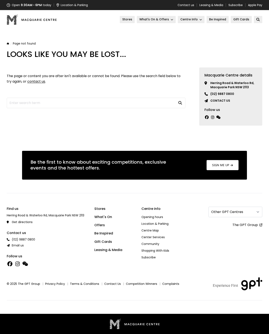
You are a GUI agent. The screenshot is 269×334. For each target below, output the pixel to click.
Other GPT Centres (227, 211)
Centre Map (150, 230)
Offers (99, 225)
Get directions (22, 222)
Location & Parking (155, 224)
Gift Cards (103, 242)
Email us (18, 245)
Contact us (186, 5)
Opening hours (152, 217)
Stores (99, 209)
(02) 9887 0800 (222, 94)
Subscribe (235, 5)
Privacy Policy (55, 284)
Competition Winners (141, 284)
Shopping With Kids (155, 251)
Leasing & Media (211, 5)
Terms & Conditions (84, 284)
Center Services (153, 237)
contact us (36, 81)
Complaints (170, 284)
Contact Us (112, 284)
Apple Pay (255, 5)
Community (150, 244)
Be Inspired (103, 233)
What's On (103, 217)
